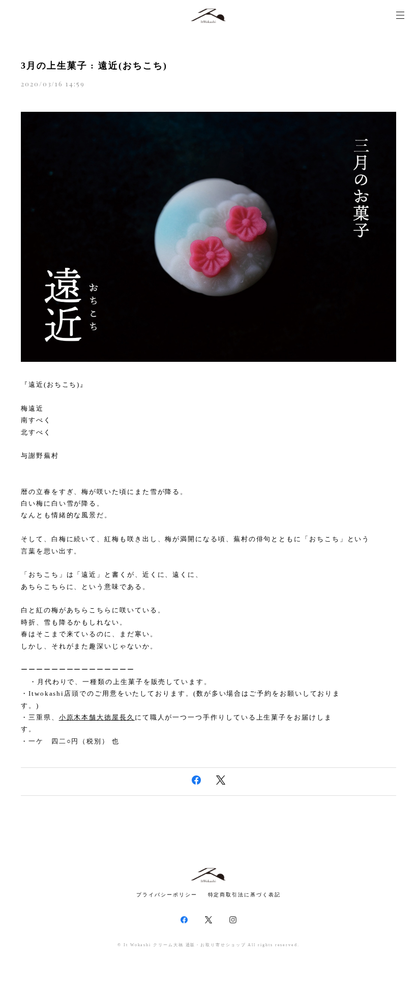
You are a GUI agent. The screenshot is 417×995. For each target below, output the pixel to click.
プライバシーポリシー (166, 894)
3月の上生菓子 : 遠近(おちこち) (94, 65)
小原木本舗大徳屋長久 (97, 717)
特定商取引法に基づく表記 (244, 894)
